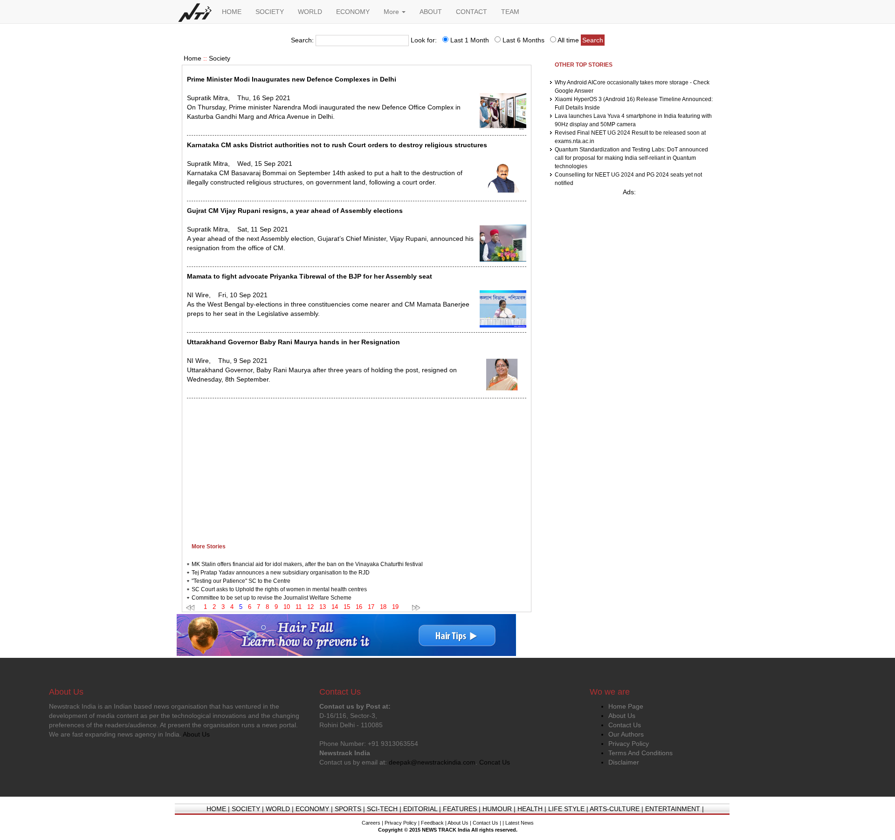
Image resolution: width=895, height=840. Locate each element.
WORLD (310, 11)
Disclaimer (623, 762)
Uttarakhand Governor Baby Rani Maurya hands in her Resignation (293, 342)
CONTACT (471, 11)
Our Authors (626, 734)
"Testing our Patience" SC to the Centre (241, 581)
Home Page (625, 706)
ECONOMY (353, 11)
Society (219, 58)
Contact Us (624, 725)
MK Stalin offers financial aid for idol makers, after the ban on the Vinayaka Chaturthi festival (307, 564)
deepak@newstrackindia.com (432, 762)
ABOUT (431, 11)
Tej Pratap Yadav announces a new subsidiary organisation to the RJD (281, 572)
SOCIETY (269, 11)
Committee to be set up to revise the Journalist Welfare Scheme (271, 597)
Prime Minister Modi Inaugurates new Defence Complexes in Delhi (291, 79)
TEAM (510, 11)
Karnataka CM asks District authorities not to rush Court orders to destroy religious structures (337, 145)
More (392, 11)
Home (192, 58)
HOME (231, 11)
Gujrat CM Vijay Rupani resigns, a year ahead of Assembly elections (295, 210)
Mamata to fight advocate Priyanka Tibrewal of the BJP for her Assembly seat (309, 276)
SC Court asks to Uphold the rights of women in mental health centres (279, 589)
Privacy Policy (628, 743)
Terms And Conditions (640, 753)
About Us (621, 715)
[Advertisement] (356, 468)
